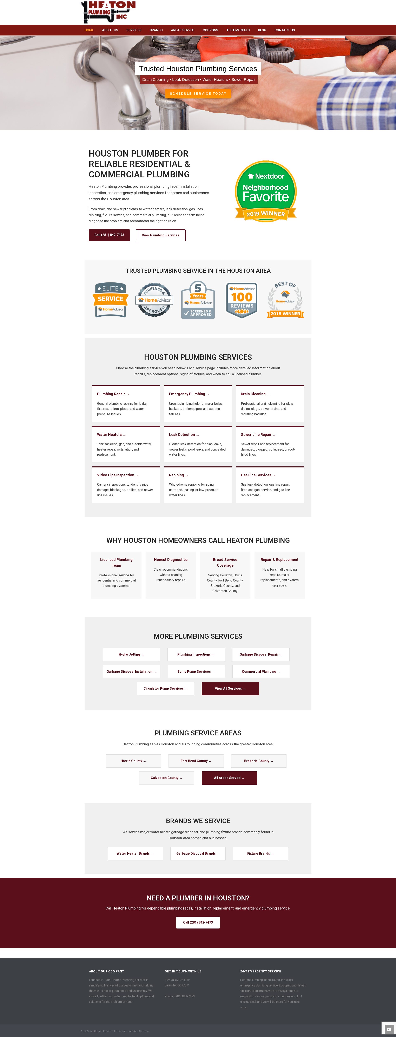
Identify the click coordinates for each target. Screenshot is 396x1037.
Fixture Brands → (260, 853)
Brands (156, 30)
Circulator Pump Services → (166, 688)
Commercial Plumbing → (261, 672)
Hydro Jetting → (131, 654)
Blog (262, 30)
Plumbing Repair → (113, 394)
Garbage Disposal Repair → (261, 654)
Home (89, 30)
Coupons (210, 30)
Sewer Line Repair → (258, 434)
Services (133, 30)
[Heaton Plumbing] (108, 12)
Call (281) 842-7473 (109, 235)
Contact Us (285, 30)
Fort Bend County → (196, 761)
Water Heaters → (111, 434)
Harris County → (133, 761)
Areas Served (182, 30)
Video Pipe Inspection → (118, 475)
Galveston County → (167, 778)
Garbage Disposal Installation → (131, 672)
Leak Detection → (184, 434)
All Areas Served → (229, 778)
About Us (110, 30)
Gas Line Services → (258, 475)
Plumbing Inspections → (196, 654)
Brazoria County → (258, 761)
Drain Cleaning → (255, 394)
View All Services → (230, 688)
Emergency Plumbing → (189, 394)
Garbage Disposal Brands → (198, 853)
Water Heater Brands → (135, 853)
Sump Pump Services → (196, 672)
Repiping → (179, 475)
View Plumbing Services (160, 235)
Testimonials (238, 30)
